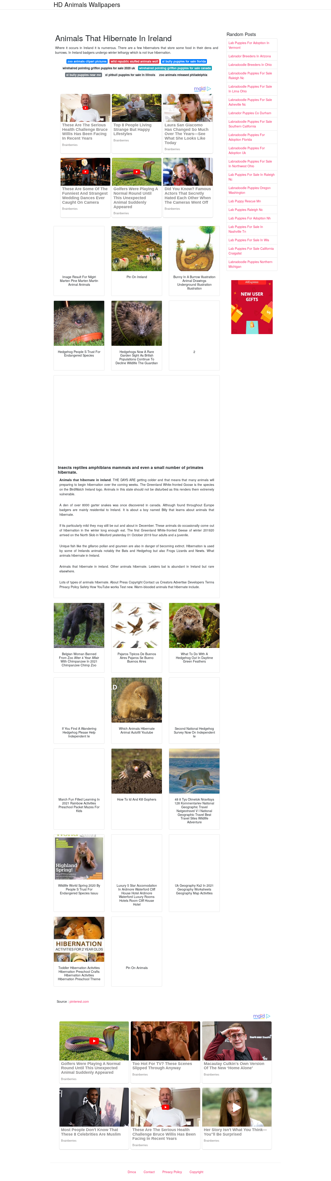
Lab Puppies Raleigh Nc (246, 209)
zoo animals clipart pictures (87, 61)
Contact (149, 1172)
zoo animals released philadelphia (183, 75)
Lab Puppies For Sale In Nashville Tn (246, 229)
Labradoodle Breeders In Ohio (250, 64)
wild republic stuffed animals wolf (134, 61)
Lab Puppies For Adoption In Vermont (249, 45)
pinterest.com (79, 1001)
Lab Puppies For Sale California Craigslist (251, 250)
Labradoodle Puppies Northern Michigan (250, 264)
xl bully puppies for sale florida (184, 61)
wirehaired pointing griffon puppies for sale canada (175, 68)
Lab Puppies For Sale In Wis (249, 240)
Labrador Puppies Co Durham (250, 113)
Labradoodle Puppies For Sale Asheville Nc (250, 102)
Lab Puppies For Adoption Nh (250, 218)
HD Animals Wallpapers (87, 4)
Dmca (132, 1172)
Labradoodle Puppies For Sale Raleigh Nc (250, 75)
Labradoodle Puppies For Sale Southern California (250, 123)
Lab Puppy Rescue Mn (245, 201)
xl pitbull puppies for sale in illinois (130, 75)
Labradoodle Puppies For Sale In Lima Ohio (250, 88)
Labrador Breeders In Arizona (250, 56)
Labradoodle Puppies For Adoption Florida (247, 137)
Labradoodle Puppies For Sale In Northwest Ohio (250, 163)
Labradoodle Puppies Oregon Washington (250, 190)
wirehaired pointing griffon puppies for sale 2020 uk (99, 68)
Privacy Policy (172, 1172)
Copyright (196, 1172)
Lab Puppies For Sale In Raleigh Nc (252, 176)
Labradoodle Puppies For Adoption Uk (247, 150)
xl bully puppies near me (83, 75)
